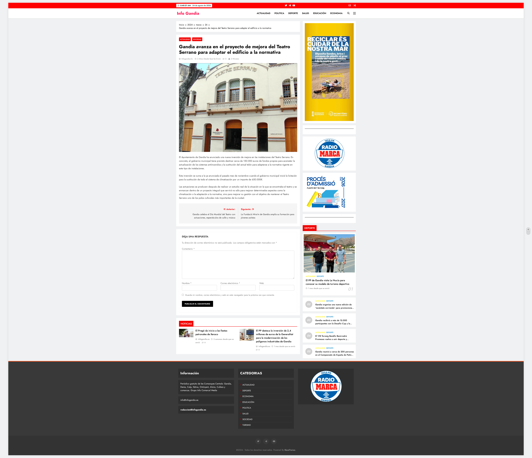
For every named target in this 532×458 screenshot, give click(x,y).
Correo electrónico (230, 283)
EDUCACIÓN (319, 13)
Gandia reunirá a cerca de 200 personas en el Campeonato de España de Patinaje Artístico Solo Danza (334, 355)
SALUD (305, 13)
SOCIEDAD (197, 39)
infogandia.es (187, 58)
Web (261, 283)
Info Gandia (188, 13)
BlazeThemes (290, 450)
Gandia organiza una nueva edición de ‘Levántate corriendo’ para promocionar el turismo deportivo (334, 307)
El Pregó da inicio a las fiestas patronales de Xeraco (211, 332)
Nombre (186, 283)
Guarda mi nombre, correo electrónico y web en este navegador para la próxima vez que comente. (230, 295)
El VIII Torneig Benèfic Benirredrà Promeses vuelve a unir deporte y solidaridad (331, 339)
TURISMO (246, 425)
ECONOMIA (336, 13)
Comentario (188, 248)
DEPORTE (293, 13)
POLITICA (279, 13)
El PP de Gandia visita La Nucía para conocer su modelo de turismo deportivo (327, 282)
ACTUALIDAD (263, 13)
